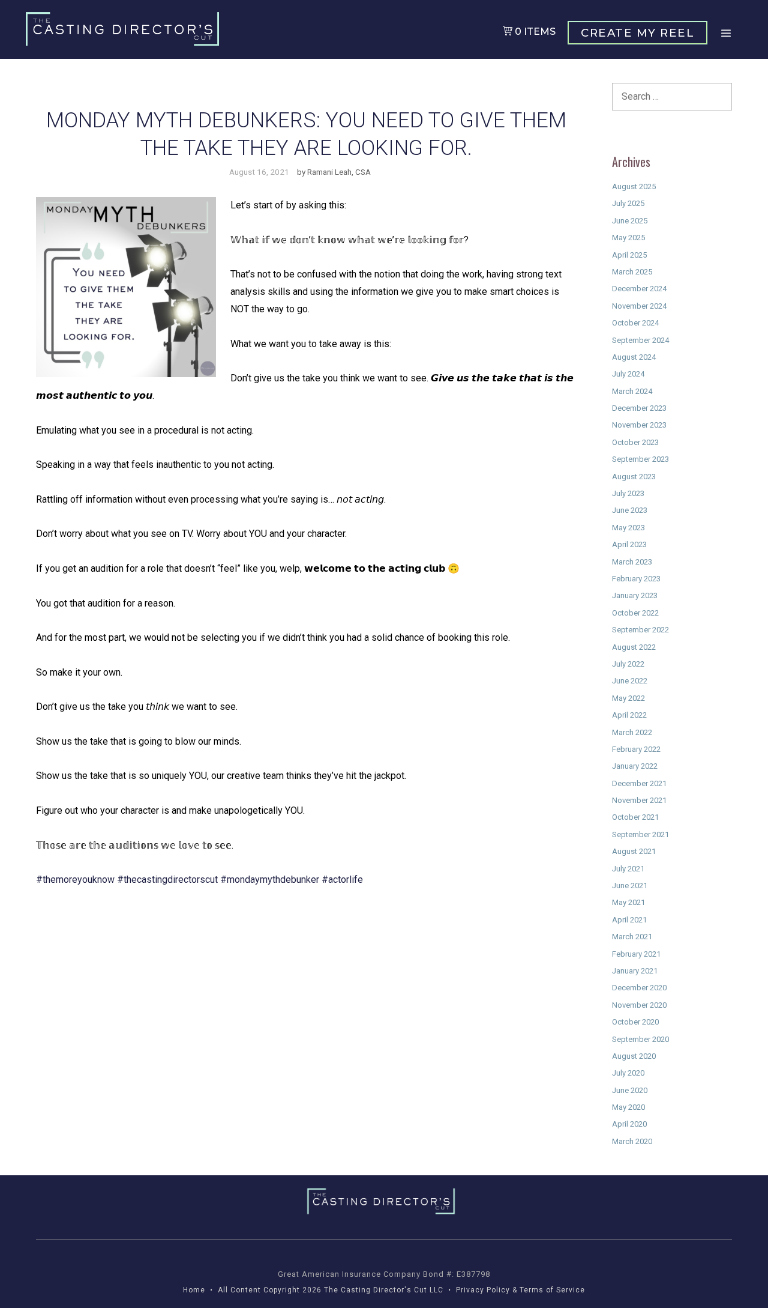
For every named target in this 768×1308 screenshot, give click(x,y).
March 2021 (632, 936)
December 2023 (639, 408)
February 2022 (636, 749)
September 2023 (640, 459)
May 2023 (628, 527)
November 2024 (639, 305)
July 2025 (628, 203)
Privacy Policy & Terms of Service (520, 1290)
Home (194, 1290)
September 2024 (640, 340)
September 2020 (640, 1039)
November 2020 (639, 1005)
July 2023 (628, 493)
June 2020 (629, 1090)
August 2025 (634, 186)
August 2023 (634, 476)
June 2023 (629, 510)
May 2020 (628, 1107)
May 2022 (628, 698)
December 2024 (639, 288)
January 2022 (635, 766)
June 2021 (629, 885)
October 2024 (635, 322)
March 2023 (632, 561)
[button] (725, 33)
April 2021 (629, 919)
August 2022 (634, 647)
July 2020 (628, 1072)
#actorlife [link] (342, 879)
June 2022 (629, 680)
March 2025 (632, 271)
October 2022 (635, 612)
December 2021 (639, 783)
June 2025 (629, 220)
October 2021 (635, 817)
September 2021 (640, 834)
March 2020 (632, 1141)
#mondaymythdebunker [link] (269, 879)
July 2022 (628, 663)
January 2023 (635, 595)
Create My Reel (637, 33)
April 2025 (629, 254)
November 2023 (639, 424)
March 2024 (632, 391)
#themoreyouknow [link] (75, 879)
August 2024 (634, 357)
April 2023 (629, 544)
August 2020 (634, 1056)
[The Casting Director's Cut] (125, 29)
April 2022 (629, 714)
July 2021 (628, 868)
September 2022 (640, 629)
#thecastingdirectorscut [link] (167, 879)
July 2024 (628, 373)
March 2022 (632, 732)
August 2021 (634, 851)
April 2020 (629, 1123)
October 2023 (635, 442)
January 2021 (635, 970)
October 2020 (635, 1021)
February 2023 (636, 578)
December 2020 (639, 987)
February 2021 (636, 953)
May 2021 (628, 902)
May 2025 (628, 237)
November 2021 (639, 800)
